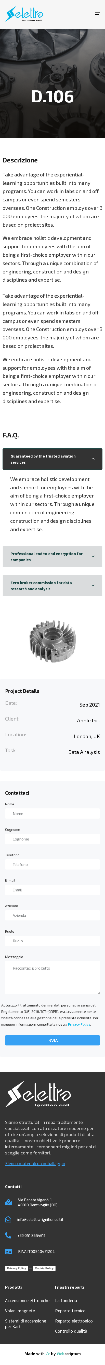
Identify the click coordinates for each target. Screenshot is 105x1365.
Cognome (12, 829)
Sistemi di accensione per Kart (25, 1323)
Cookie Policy (44, 1268)
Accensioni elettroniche (27, 1300)
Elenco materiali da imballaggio (35, 1163)
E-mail (10, 880)
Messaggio (14, 957)
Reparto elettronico (74, 1321)
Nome (9, 804)
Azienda (11, 906)
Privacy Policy (79, 1024)
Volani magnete (20, 1311)
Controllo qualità (71, 1331)
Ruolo (9, 931)
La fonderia (66, 1300)
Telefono (12, 855)
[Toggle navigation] (84, 14)
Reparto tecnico (70, 1311)
